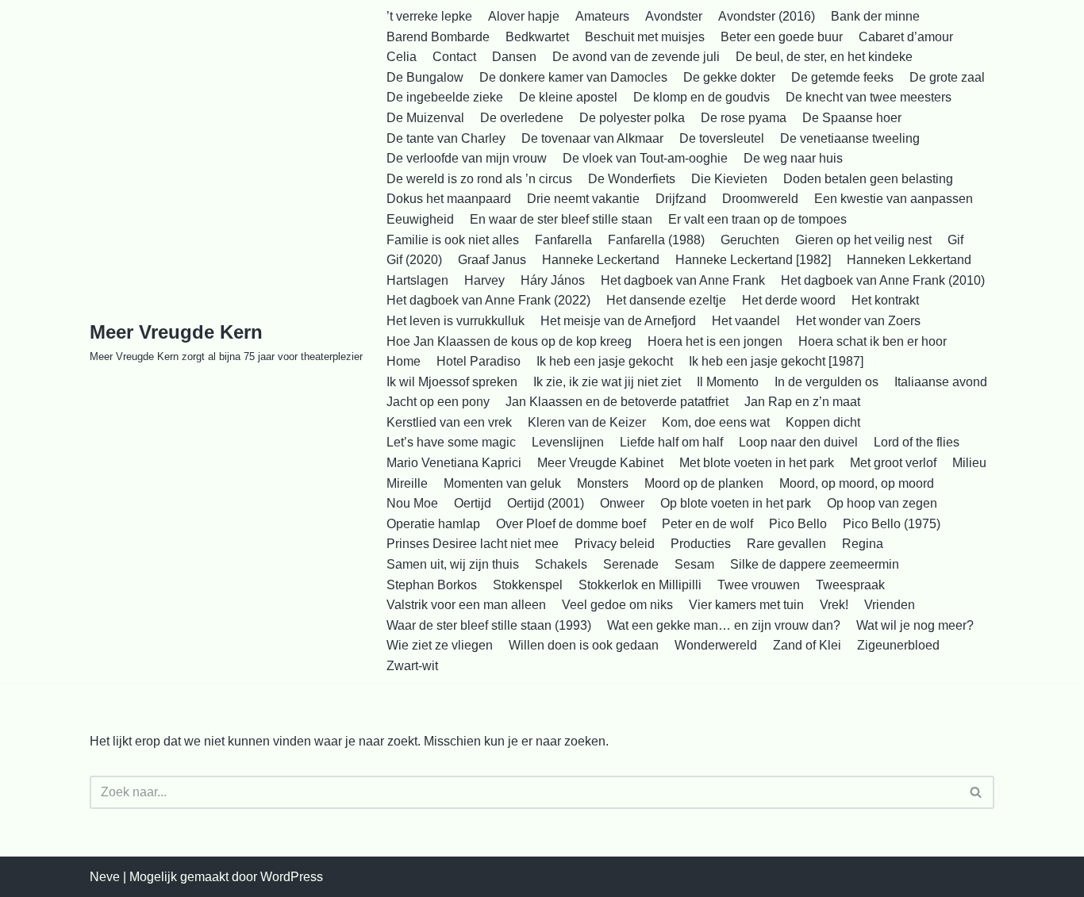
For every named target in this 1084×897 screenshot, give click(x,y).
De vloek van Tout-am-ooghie (645, 158)
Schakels (561, 564)
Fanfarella (563, 240)
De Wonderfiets (631, 179)
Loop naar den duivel (798, 442)
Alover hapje (523, 16)
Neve (105, 877)
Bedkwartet (537, 37)
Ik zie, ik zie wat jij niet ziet (607, 382)
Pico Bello (798, 524)
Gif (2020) (414, 259)
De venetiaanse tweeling (850, 138)
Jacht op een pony (438, 401)
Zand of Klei (807, 645)
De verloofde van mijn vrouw (466, 158)
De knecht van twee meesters (868, 97)
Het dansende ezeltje (666, 300)
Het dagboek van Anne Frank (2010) (883, 280)
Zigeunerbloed (898, 645)
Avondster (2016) (766, 16)
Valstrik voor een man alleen (466, 604)
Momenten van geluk (502, 483)
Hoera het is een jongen (715, 341)
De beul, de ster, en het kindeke (824, 56)
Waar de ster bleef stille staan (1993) (488, 625)
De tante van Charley (445, 138)
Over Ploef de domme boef (571, 524)
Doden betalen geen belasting (868, 179)
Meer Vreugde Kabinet (600, 463)
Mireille (407, 483)
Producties (701, 543)
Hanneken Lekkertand (909, 259)
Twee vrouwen (758, 585)
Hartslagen (417, 280)
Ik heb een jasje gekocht (604, 361)
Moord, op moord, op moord (856, 483)
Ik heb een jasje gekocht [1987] (776, 361)
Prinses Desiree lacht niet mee (472, 543)
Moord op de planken (703, 483)
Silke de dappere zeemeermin (814, 564)
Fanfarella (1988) (656, 240)
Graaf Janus (492, 259)
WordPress (291, 877)
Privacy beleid (615, 543)
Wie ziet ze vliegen (439, 645)
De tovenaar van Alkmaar (592, 138)
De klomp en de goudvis (701, 97)
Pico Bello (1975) (891, 524)
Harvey (484, 280)
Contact (454, 56)
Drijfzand (680, 198)
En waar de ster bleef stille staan (561, 219)
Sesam (694, 564)
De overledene (521, 118)
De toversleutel (721, 138)
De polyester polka (632, 118)
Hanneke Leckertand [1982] (753, 259)
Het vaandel (746, 321)
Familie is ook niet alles (452, 240)
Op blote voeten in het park (735, 503)
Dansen (514, 56)
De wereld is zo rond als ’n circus (479, 179)
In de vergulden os (826, 382)
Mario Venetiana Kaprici (453, 463)
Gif (955, 240)
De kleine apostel (568, 97)
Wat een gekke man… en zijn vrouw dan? (723, 625)
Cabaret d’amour (906, 37)
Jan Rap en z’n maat (802, 401)
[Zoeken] (976, 792)
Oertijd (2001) (545, 503)
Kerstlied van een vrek (449, 422)
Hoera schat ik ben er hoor (872, 341)
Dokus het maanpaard (448, 198)
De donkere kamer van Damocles (573, 77)
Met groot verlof (893, 463)
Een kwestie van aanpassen (893, 198)
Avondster (673, 16)
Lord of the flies (916, 442)
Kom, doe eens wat (716, 422)
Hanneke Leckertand (600, 259)
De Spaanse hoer (851, 118)
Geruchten (750, 240)
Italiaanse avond (940, 382)
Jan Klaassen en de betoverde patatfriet (616, 401)
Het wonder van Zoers (858, 321)
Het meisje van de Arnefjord (618, 321)
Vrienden (889, 604)
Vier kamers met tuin (746, 604)
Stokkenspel (528, 585)
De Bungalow (424, 77)
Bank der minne (875, 16)
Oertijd (472, 503)
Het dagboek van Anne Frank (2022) (488, 300)
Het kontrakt (885, 300)
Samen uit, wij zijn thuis (452, 564)
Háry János (553, 280)
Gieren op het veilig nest (863, 240)
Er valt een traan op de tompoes (757, 219)
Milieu (969, 463)
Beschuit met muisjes (645, 37)
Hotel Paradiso (478, 361)
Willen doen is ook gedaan (584, 645)
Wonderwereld (716, 645)
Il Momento (728, 382)
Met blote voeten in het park (756, 463)
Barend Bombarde (438, 37)
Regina (862, 543)
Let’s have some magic (451, 442)
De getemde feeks (842, 77)
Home (403, 361)
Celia (401, 56)
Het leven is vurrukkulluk (455, 321)
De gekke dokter (729, 77)
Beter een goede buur (782, 37)
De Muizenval (425, 118)
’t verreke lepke (429, 16)
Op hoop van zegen (882, 503)
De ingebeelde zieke (444, 97)
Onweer (622, 503)
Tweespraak (850, 585)
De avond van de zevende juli (636, 56)
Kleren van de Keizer (587, 422)
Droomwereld (760, 198)
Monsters (602, 483)
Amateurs (602, 16)
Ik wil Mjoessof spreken (451, 382)
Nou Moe (412, 503)
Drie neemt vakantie (583, 198)
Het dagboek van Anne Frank (683, 280)
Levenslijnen (568, 442)
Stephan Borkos (431, 585)
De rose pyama (743, 118)
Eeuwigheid (420, 219)
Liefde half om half (671, 442)
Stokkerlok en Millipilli (640, 585)
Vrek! (834, 604)
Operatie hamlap (433, 524)
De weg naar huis (793, 158)
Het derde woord (789, 300)
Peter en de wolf (707, 524)
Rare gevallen (786, 543)
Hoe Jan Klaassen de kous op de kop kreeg (509, 341)
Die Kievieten (729, 179)
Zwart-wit (412, 666)
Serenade (631, 564)
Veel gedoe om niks (617, 604)
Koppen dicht (823, 422)
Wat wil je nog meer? (915, 625)
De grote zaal (947, 77)
